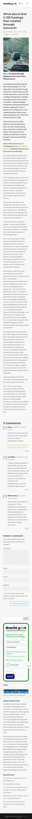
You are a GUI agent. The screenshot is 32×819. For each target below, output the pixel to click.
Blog (24, 32)
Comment (7, 548)
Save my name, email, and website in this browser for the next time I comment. (15, 596)
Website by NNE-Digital (13, 816)
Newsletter (6, 34)
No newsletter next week (11, 784)
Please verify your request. (14, 660)
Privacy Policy (9, 671)
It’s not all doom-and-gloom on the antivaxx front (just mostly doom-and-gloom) (15, 789)
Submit (10, 676)
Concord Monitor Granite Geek (16, 656)
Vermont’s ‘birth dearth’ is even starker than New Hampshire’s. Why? (14, 804)
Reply (27, 451)
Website (6, 585)
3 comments (14, 34)
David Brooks (9, 32)
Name (6, 568)
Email (5, 577)
